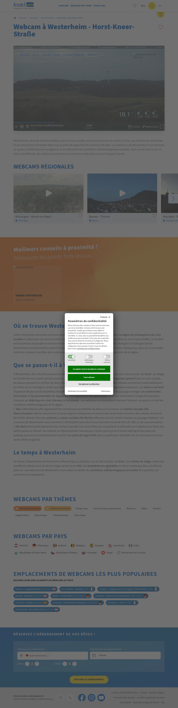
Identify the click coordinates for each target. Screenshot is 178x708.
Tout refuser (89, 377)
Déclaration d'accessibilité (77, 391)
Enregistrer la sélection (89, 384)
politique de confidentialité (88, 348)
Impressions (105, 391)
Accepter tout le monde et (89, 369)
